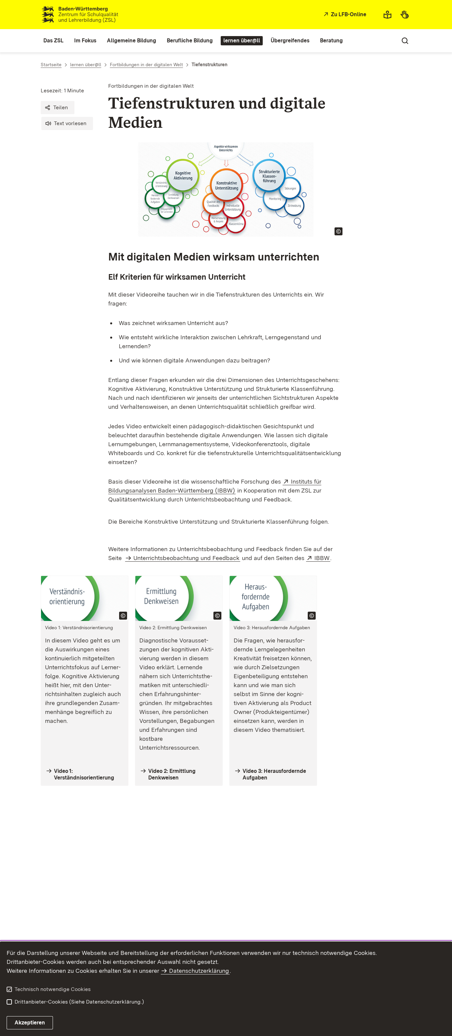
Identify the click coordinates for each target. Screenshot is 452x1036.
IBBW (322, 557)
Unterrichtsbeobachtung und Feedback (186, 557)
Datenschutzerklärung (199, 970)
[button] (57, 107)
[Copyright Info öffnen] (338, 231)
